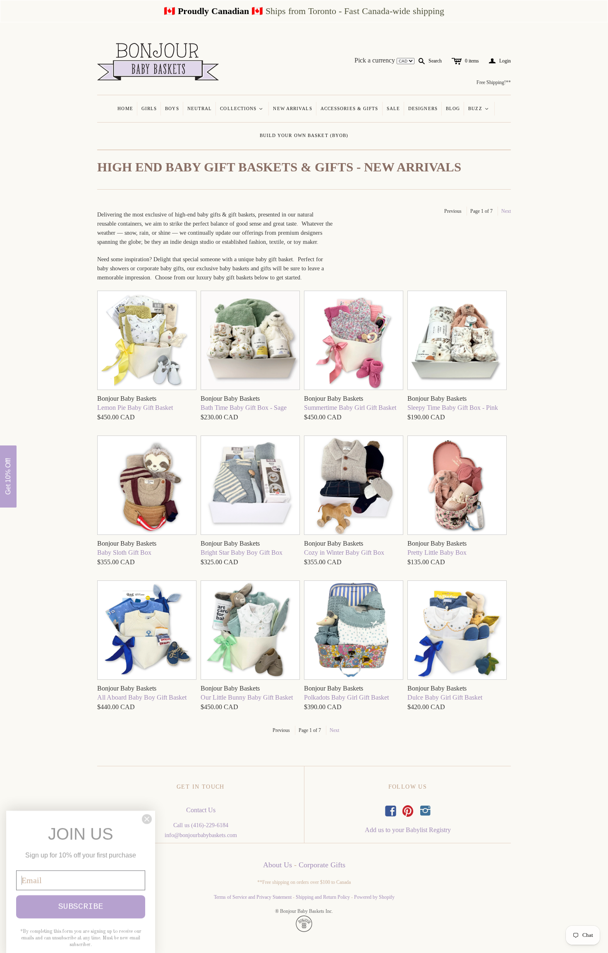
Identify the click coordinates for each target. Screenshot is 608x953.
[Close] (147, 811)
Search (435, 61)
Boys (172, 108)
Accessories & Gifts (349, 108)
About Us (277, 865)
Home (125, 108)
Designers (423, 108)
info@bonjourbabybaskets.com (201, 835)
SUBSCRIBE (80, 898)
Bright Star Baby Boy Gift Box (241, 552)
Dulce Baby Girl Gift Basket (444, 697)
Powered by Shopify (374, 897)
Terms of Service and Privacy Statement (253, 897)
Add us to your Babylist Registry (408, 829)
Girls (149, 108)
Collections (241, 108)
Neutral (199, 108)
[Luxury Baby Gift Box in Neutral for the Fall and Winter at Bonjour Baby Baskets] (353, 486)
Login (500, 61)
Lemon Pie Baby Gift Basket (135, 407)
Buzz (478, 108)
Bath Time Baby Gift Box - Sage (244, 407)
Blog (453, 108)
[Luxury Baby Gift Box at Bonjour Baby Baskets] (146, 486)
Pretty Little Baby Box (437, 552)
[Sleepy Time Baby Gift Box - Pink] (457, 341)
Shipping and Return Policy (323, 897)
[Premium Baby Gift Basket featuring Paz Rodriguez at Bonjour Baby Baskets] (353, 341)
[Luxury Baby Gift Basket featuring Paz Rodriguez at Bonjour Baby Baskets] (146, 341)
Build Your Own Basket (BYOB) (304, 135)
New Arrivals (292, 108)
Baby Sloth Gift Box (124, 552)
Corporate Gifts (322, 865)
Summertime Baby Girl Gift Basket (350, 407)
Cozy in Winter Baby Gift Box (344, 552)
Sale (393, 108)
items (472, 61)
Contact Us (200, 809)
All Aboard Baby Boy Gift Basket (142, 697)
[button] (8, 476)
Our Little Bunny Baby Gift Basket (247, 697)
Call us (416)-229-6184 (200, 825)
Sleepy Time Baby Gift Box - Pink (452, 407)
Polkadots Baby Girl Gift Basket (346, 697)
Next (506, 211)
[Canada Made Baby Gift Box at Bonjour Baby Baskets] (250, 341)
